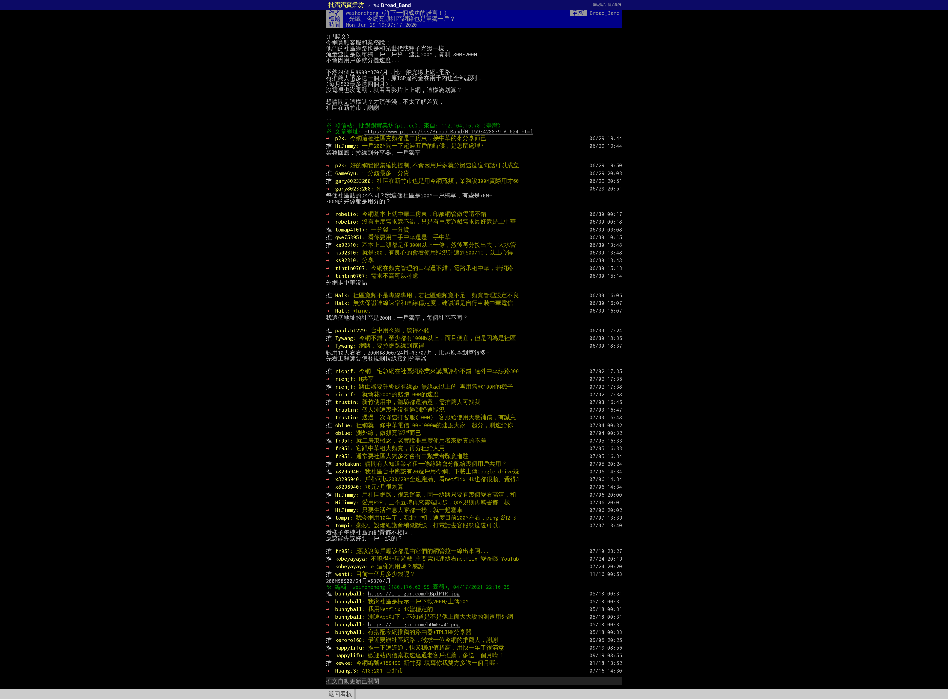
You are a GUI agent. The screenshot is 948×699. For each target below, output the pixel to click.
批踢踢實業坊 (346, 5)
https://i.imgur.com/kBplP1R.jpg (414, 593)
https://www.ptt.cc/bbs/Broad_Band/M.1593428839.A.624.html (448, 131)
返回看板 (340, 694)
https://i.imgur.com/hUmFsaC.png (414, 624)
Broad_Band (392, 5)
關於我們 (614, 4)
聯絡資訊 (599, 4)
